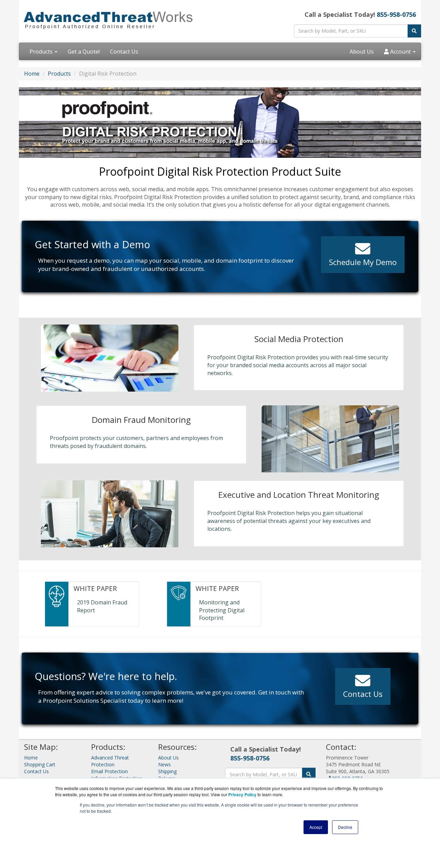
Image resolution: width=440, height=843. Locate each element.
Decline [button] (345, 827)
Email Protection (109, 771)
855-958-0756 (396, 14)
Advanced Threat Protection (110, 761)
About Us (362, 51)
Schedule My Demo (363, 262)
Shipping (167, 771)
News (164, 764)
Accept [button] (315, 827)
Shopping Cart (39, 764)
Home (32, 73)
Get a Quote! (84, 51)
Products (42, 51)
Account (400, 51)
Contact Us (124, 51)
